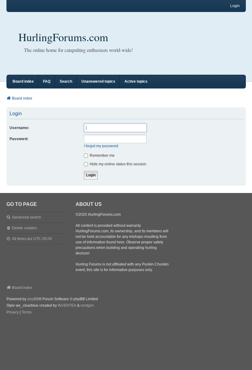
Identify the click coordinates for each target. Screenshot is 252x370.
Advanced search (26, 217)
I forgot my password (101, 146)
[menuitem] (12, 312)
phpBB (33, 299)
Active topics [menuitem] (136, 81)
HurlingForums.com (63, 37)
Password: (19, 139)
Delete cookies (24, 228)
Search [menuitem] (66, 81)
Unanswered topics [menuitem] (98, 81)
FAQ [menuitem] (46, 81)
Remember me (102, 155)
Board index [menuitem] (23, 81)
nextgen (87, 305)
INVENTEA (67, 305)
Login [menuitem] (235, 6)
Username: (19, 128)
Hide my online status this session (117, 164)
